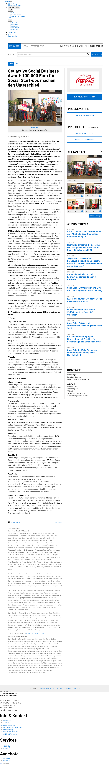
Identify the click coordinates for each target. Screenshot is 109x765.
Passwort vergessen (17, 16)
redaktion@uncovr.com (8, 726)
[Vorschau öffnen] (35, 108)
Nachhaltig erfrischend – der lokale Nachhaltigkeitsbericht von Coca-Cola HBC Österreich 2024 (83, 247)
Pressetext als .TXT (85, 134)
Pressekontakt (37, 46)
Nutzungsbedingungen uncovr (13, 728)
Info (10, 20)
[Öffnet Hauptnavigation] (11, 1)
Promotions (14, 26)
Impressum (12, 32)
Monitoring (6, 747)
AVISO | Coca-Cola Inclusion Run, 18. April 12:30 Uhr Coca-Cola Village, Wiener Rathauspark (84, 234)
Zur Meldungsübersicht (84, 97)
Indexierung (14, 24)
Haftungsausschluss (10, 735)
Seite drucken (15, 522)
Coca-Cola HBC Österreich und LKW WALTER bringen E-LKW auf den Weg (84, 289)
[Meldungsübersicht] (84, 80)
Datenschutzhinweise (10, 731)
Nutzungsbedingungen (47, 688)
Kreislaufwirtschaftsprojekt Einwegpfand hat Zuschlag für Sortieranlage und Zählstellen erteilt (84, 339)
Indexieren (6, 745)
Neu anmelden (15, 14)
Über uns (13, 22)
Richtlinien (6, 722)
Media (25, 46)
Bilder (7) (77, 151)
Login (12, 12)
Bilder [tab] (18, 64)
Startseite (11, 3)
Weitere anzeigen (96, 216)
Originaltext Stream (14, 5)
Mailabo (10, 18)
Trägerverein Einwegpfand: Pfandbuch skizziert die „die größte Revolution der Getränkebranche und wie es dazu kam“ (84, 262)
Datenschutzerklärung (64, 688)
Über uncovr (7, 721)
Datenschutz (12, 36)
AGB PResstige (8, 729)
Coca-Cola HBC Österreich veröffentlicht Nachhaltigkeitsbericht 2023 (84, 326)
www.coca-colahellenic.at (35, 633)
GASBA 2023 (35, 128)
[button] (96, 54)
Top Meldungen (14, 7)
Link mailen (58, 522)
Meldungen (14, 46)
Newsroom (81, 46)
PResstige (14, 30)
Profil (10, 10)
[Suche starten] (88, 54)
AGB (9, 34)
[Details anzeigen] (100, 180)
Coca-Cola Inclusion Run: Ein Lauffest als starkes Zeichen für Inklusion (82, 277)
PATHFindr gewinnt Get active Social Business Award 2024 (84, 300)
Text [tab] (11, 64)
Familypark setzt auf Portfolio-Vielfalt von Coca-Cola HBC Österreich (81, 312)
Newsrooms (14, 28)
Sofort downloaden (85, 115)
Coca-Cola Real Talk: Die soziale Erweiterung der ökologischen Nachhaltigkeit (82, 352)
